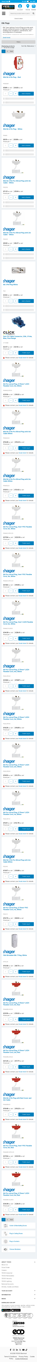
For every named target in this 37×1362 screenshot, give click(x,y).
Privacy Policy (23, 1356)
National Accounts (8, 1284)
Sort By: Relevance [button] (27, 46)
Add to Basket (26, 93)
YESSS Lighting (7, 1281)
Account (20, 9)
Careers (4, 1270)
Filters (18, 42)
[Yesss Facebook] (10, 1350)
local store (23, 357)
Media (4, 1298)
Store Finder (6, 1267)
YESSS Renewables (8, 1276)
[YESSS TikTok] (26, 1350)
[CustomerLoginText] (20, 6)
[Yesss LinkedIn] (17, 1350)
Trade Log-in (26, 352)
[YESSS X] (20, 1350)
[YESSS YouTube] (23, 1350)
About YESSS (6, 1262)
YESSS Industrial (7, 1273)
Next (11, 51)
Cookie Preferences (21, 1358)
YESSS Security (7, 1278)
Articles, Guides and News (10, 1287)
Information (6, 1294)
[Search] (33, 13)
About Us (5, 1265)
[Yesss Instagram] (14, 1350)
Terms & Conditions (10, 1356)
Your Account (7, 1291)
